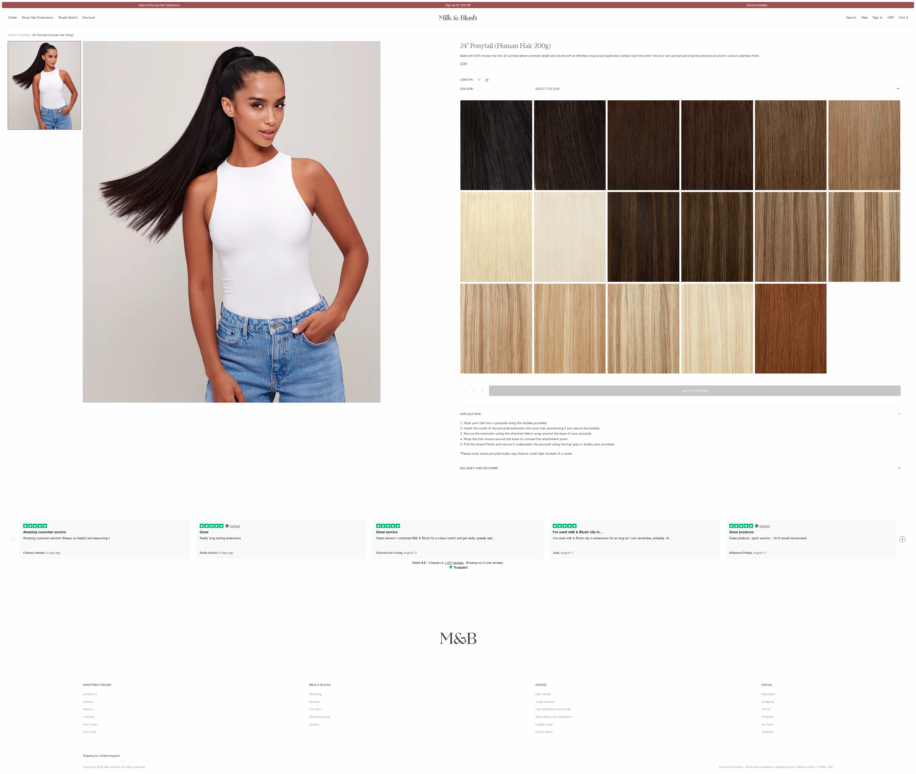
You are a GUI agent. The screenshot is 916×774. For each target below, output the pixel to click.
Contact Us (90, 694)
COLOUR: (467, 89)
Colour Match (544, 731)
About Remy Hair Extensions (553, 716)
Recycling (315, 694)
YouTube (767, 724)
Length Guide (544, 724)
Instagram (767, 701)
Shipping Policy (785, 766)
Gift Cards (89, 731)
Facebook (767, 731)
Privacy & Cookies (731, 766)
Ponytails (24, 34)
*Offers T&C (825, 766)
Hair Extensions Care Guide (553, 709)
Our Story (315, 709)
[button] (44, 85)
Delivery (88, 701)
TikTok (766, 709)
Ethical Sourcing (319, 716)
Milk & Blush (320, 684)
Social (767, 684)
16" (479, 79)
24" (487, 79)
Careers (314, 724)
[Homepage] (458, 17)
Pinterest (767, 716)
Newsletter (768, 694)
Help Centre (543, 694)
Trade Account (544, 701)
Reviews (314, 701)
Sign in (878, 17)
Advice (541, 684)
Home (11, 34)
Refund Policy (806, 766)
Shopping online (97, 684)
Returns (88, 709)
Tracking (88, 716)
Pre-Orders (90, 724)
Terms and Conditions (759, 766)
